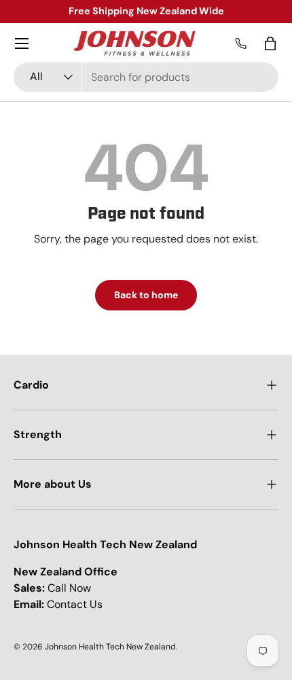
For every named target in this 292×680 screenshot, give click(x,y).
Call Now (69, 588)
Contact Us (75, 604)
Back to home (146, 295)
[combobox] (146, 77)
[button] (270, 43)
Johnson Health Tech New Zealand (110, 646)
